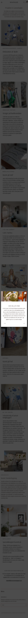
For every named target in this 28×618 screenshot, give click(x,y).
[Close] (25, 293)
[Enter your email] (24, 323)
